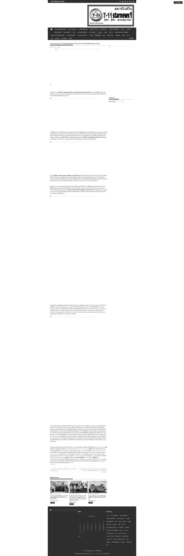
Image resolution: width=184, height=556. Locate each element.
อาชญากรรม (110, 35)
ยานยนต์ (128, 29)
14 (99, 525)
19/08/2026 (72, 494)
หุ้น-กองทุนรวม (67, 32)
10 (84, 525)
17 (84, 528)
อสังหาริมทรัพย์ (57, 32)
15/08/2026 (91, 494)
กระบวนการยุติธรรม (82, 32)
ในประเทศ (97, 35)
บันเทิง (123, 35)
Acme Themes (106, 553)
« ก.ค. (79, 536)
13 (95, 525)
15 (103, 525)
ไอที (52, 38)
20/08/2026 (53, 494)
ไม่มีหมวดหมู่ (129, 542)
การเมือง (100, 32)
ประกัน (122, 29)
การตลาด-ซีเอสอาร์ (70, 35)
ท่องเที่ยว (57, 38)
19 (91, 528)
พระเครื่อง (64, 38)
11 (87, 525)
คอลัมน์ (70, 38)
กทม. (74, 32)
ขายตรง (91, 35)
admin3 (59, 494)
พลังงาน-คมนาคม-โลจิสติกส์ (121, 32)
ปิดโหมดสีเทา (178, 2)
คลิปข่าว (124, 521)
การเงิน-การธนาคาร (82, 35)
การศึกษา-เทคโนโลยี (114, 29)
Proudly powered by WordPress (82, 553)
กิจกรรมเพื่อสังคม (110, 521)
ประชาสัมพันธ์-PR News (60, 29)
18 (87, 528)
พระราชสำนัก (92, 32)
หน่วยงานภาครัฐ (109, 536)
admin (59, 47)
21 (99, 528)
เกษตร (105, 32)
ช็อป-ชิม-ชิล (103, 29)
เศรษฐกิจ (117, 35)
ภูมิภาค (111, 32)
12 (91, 525)
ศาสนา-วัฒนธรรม (72, 29)
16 (80, 528)
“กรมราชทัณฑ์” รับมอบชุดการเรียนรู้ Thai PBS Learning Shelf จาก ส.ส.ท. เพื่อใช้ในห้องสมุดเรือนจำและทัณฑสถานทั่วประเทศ (93, 470)
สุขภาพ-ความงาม (94, 29)
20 (95, 528)
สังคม (103, 35)
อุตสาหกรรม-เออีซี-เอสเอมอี (57, 35)
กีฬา (128, 35)
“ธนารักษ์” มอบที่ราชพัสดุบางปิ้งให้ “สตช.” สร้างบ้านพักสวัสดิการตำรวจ (63, 469)
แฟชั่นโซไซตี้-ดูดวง (83, 29)
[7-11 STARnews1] (51, 29)
